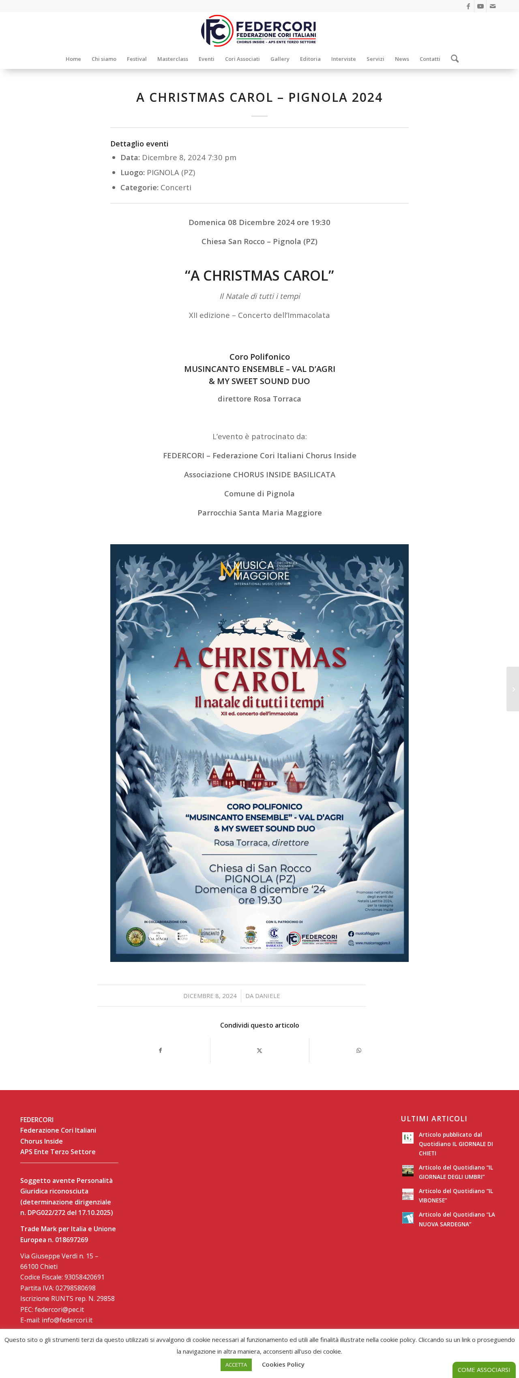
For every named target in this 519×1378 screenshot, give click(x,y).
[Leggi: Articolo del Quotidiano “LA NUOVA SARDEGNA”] (408, 1218)
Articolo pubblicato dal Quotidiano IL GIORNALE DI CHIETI (456, 1144)
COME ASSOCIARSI (484, 1369)
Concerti (176, 187)
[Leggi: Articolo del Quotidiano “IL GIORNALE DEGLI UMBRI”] (408, 1170)
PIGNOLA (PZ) (171, 172)
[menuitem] (73, 59)
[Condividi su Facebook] (160, 1050)
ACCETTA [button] (236, 1364)
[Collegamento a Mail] (493, 6)
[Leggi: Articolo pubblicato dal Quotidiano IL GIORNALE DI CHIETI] (408, 1138)
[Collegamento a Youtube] (480, 6)
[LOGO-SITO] (259, 30)
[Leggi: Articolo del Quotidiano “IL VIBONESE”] (408, 1194)
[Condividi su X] (259, 1050)
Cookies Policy (283, 1364)
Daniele (267, 996)
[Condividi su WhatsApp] (358, 1050)
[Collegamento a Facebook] (468, 6)
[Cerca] (452, 59)
